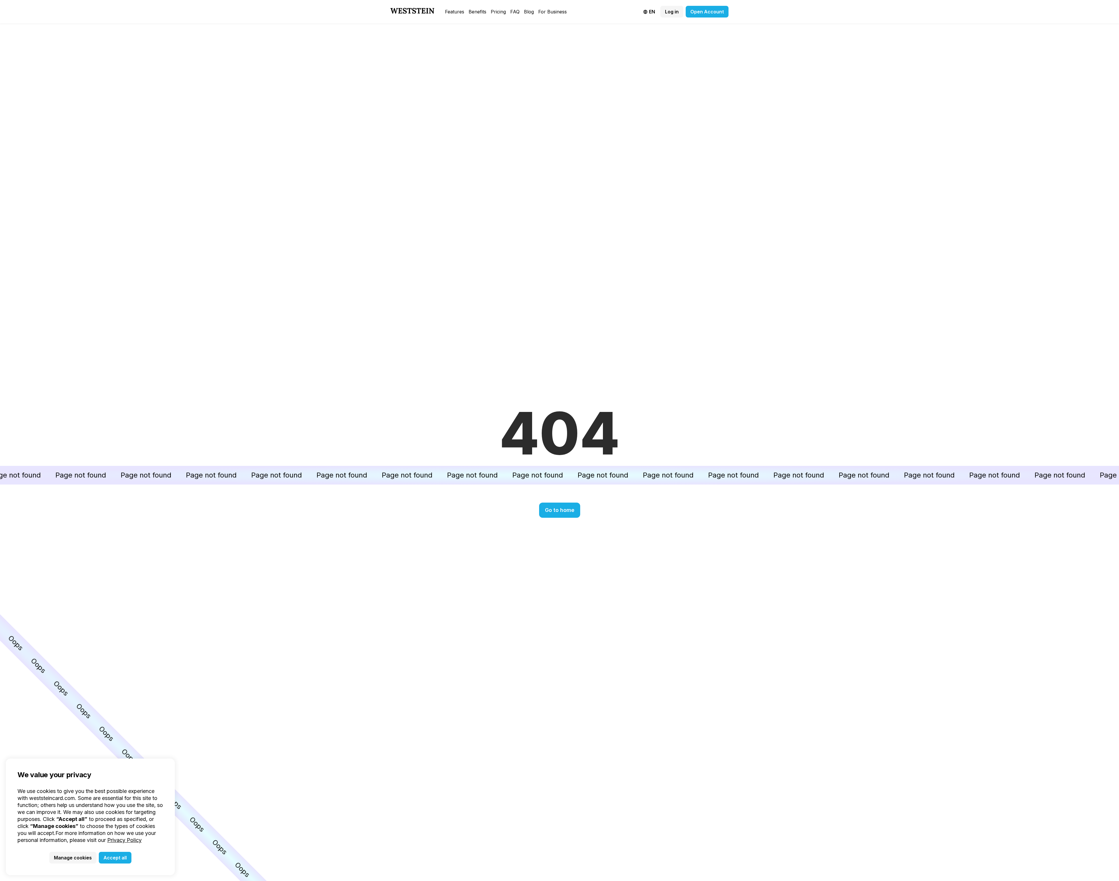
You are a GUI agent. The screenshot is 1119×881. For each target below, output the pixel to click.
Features (454, 12)
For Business (552, 12)
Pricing (498, 12)
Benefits (477, 12)
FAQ (515, 12)
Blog (529, 12)
